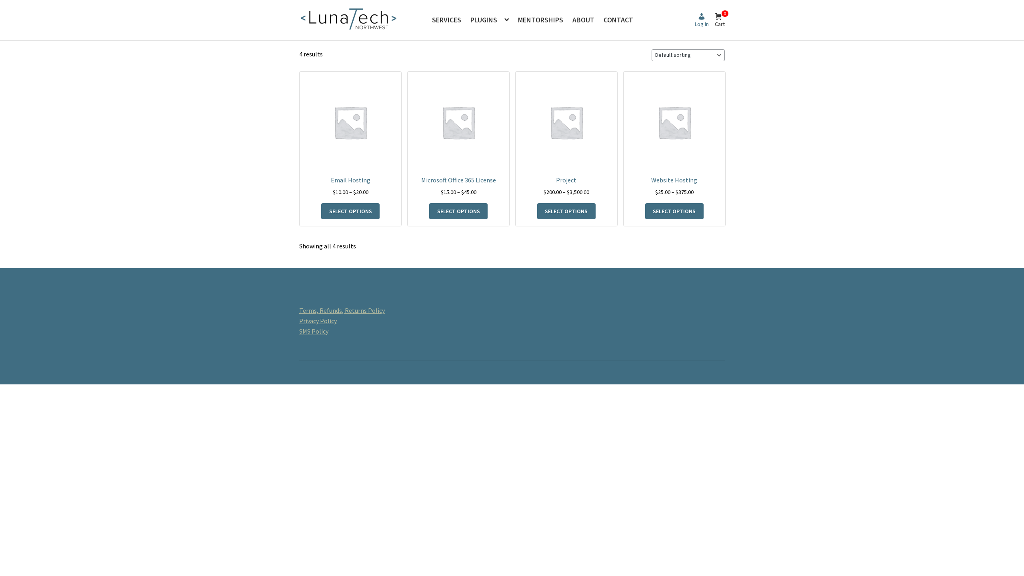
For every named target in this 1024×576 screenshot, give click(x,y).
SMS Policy (313, 331)
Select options (350, 211)
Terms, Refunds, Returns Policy (342, 310)
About (583, 19)
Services (446, 19)
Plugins (483, 19)
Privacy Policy (318, 321)
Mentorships (540, 19)
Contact (618, 19)
